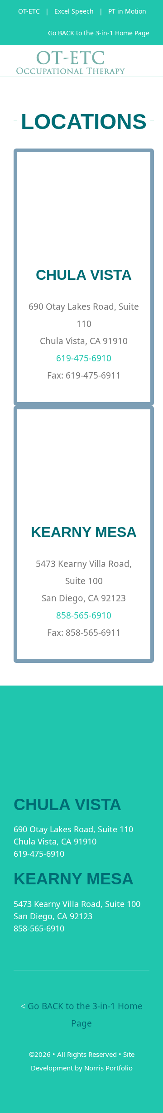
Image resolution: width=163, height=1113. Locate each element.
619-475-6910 (83, 358)
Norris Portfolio (108, 1067)
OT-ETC (29, 11)
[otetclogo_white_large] (81, 730)
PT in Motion (127, 11)
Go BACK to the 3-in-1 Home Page (98, 33)
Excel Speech (74, 11)
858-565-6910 (83, 615)
